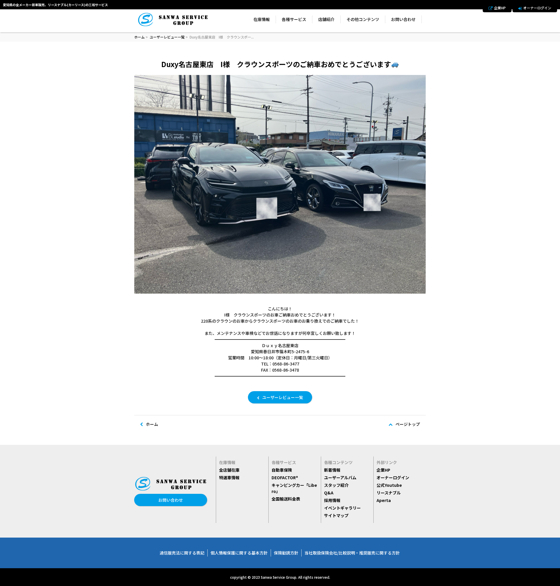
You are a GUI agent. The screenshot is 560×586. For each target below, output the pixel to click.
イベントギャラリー (342, 508)
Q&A (328, 493)
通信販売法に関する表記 (182, 553)
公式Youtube (389, 485)
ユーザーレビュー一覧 (167, 36)
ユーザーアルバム (340, 477)
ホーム (139, 36)
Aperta (384, 500)
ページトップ (408, 424)
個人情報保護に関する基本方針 (239, 553)
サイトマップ (336, 515)
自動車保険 (282, 470)
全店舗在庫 (229, 470)
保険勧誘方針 (286, 553)
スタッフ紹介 (336, 485)
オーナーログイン (537, 7)
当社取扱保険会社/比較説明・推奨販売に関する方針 (352, 553)
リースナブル (389, 493)
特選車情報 (229, 477)
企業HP (500, 7)
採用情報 (332, 500)
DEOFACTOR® (285, 477)
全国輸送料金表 (286, 499)
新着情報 (332, 470)
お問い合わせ (403, 19)
